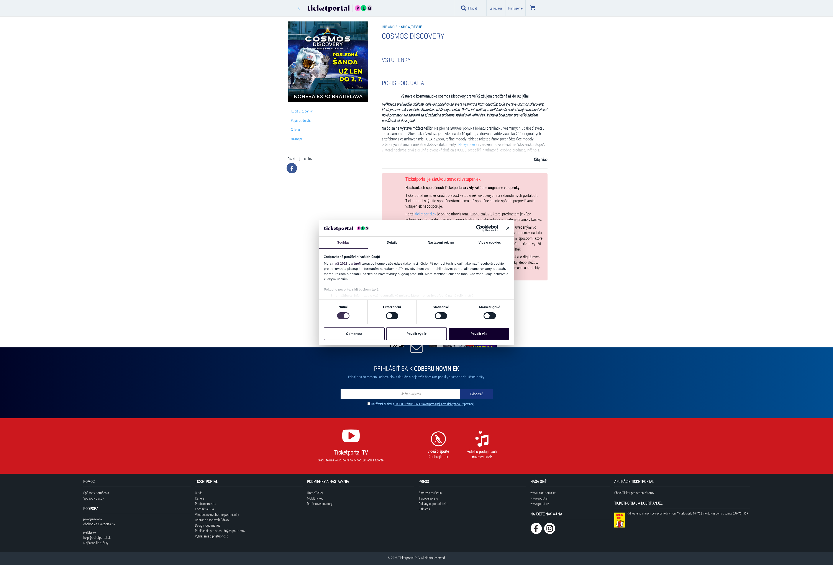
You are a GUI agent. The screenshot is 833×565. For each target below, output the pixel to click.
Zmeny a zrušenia (430, 492)
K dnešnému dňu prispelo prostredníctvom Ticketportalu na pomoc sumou (687, 513)
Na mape (297, 139)
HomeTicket (315, 492)
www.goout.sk (539, 498)
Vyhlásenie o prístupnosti (211, 536)
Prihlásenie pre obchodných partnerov (220, 530)
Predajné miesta (205, 503)
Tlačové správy (428, 498)
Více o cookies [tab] (490, 242)
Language (495, 8)
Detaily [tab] (392, 242)
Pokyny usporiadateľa (433, 503)
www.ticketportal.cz (543, 492)
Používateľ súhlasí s (422, 404)
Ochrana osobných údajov (212, 520)
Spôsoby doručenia (96, 492)
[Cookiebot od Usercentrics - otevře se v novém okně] (479, 228)
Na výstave (466, 144)
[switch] (392, 315)
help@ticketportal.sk (97, 537)
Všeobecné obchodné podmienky (217, 514)
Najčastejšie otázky (95, 543)
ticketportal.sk (425, 214)
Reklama (424, 509)
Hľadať (472, 8)
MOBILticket (315, 498)
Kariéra (199, 498)
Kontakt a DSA (204, 509)
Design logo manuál (208, 525)
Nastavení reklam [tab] (441, 242)
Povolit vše (479, 333)
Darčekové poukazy (320, 503)
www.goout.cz (539, 503)
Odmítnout (354, 333)
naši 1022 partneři (346, 263)
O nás (198, 492)
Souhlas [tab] (343, 242)
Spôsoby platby (93, 498)
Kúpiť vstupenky (302, 111)
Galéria (295, 129)
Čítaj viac (541, 159)
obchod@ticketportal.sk (99, 524)
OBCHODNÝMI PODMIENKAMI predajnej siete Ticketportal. (428, 404)
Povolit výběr (416, 333)
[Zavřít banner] (507, 228)
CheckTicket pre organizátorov (634, 492)
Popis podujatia (301, 120)
